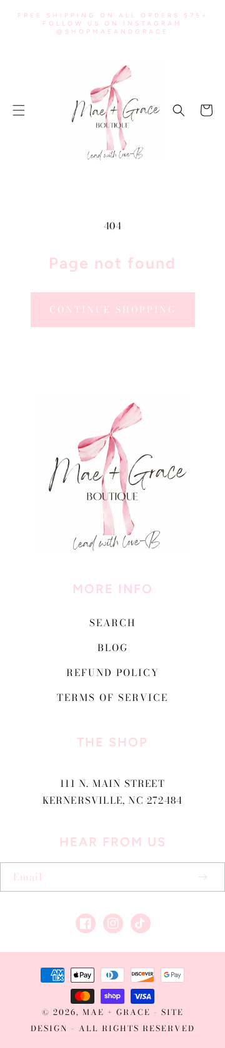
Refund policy (112, 672)
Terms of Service (112, 697)
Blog (113, 648)
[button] (18, 110)
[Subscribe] (202, 877)
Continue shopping (112, 310)
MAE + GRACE (118, 1012)
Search (112, 623)
